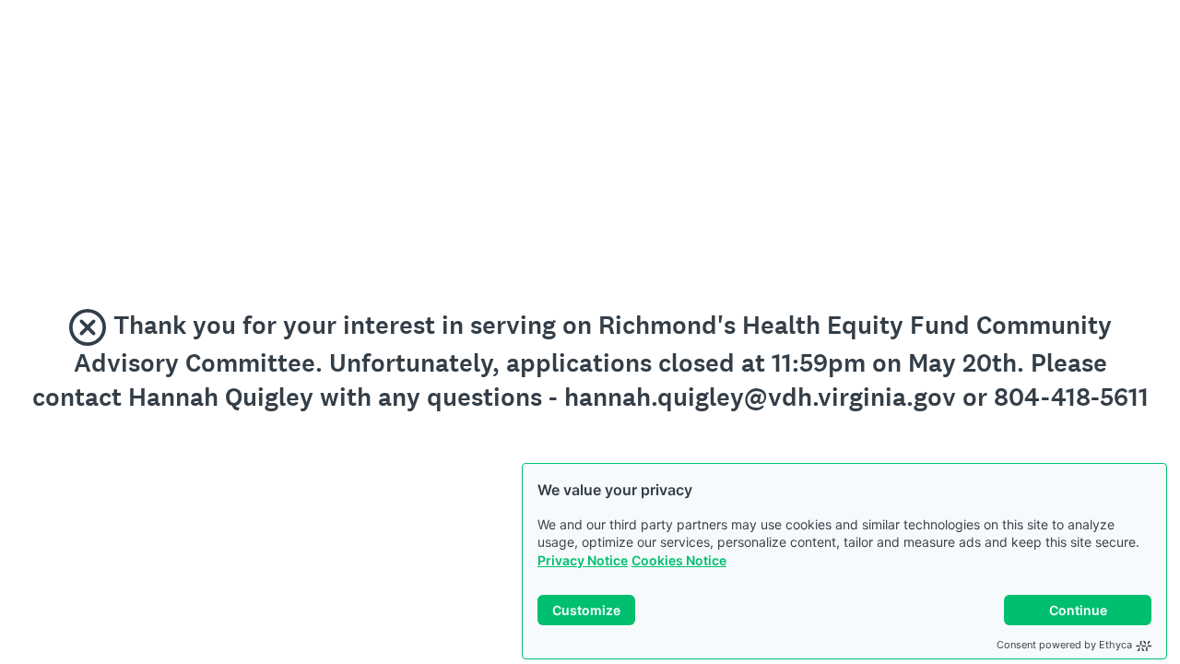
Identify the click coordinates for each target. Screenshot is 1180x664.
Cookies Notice (678, 560)
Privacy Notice (582, 560)
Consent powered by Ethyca (1064, 644)
